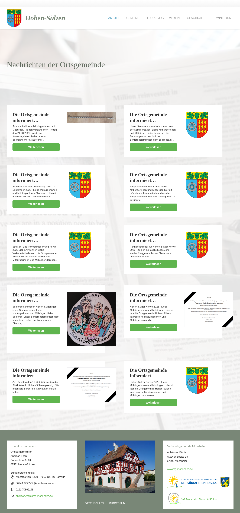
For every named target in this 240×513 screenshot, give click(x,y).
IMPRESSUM (117, 503)
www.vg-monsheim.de (180, 468)
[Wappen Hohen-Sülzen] (14, 18)
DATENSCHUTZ (94, 503)
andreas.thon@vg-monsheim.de (34, 495)
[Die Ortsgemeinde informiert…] (91, 117)
